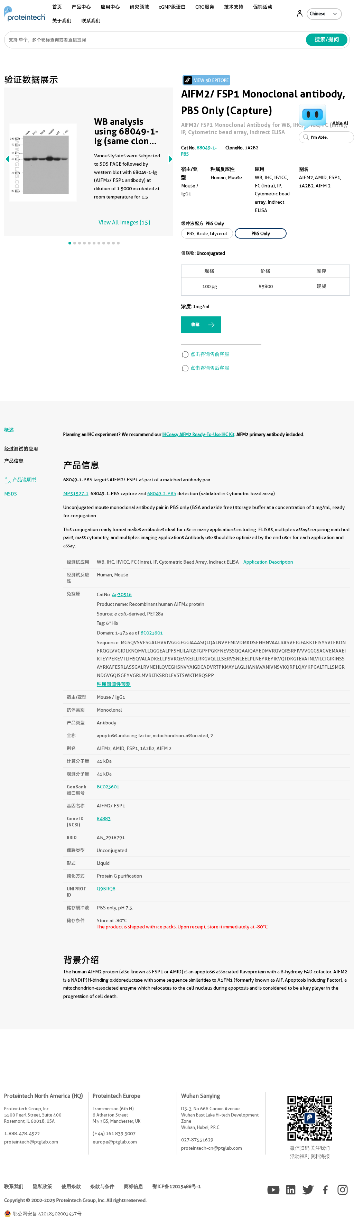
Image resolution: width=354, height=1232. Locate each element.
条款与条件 (102, 1186)
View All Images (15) (124, 222)
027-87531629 (197, 1139)
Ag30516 (122, 594)
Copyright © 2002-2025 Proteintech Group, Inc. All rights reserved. (75, 1200)
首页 (57, 7)
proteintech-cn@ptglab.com (211, 1148)
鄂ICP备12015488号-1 (176, 1186)
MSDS (10, 494)
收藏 (195, 324)
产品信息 (14, 461)
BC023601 (151, 633)
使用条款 (71, 1186)
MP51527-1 (75, 493)
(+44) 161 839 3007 (114, 1133)
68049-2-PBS (161, 493)
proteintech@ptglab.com (31, 1142)
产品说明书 (24, 479)
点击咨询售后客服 (209, 368)
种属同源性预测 (114, 684)
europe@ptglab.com (115, 1142)
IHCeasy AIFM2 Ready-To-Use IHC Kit (198, 434)
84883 (104, 818)
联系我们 (91, 21)
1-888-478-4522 (22, 1133)
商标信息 (133, 1186)
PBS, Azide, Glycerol (207, 233)
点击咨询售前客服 (209, 354)
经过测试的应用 (21, 449)
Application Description (268, 562)
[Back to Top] (312, 1214)
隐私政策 (42, 1186)
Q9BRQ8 (106, 888)
